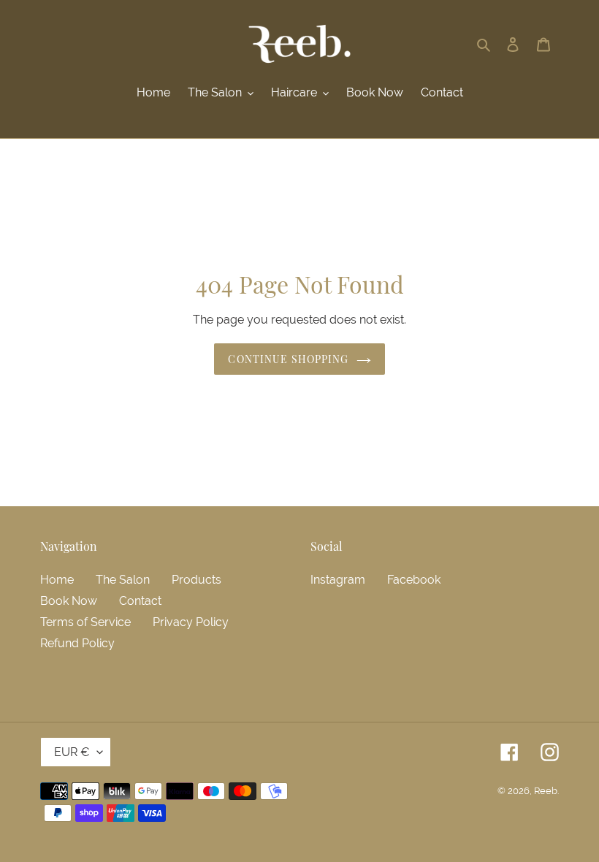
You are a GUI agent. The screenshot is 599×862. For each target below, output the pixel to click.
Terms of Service (85, 622)
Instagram (337, 580)
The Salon (123, 580)
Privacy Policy (191, 622)
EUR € (72, 752)
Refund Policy (77, 643)
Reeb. (546, 790)
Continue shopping (288, 359)
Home (57, 580)
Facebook (413, 580)
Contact (140, 601)
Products (196, 580)
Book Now (68, 601)
